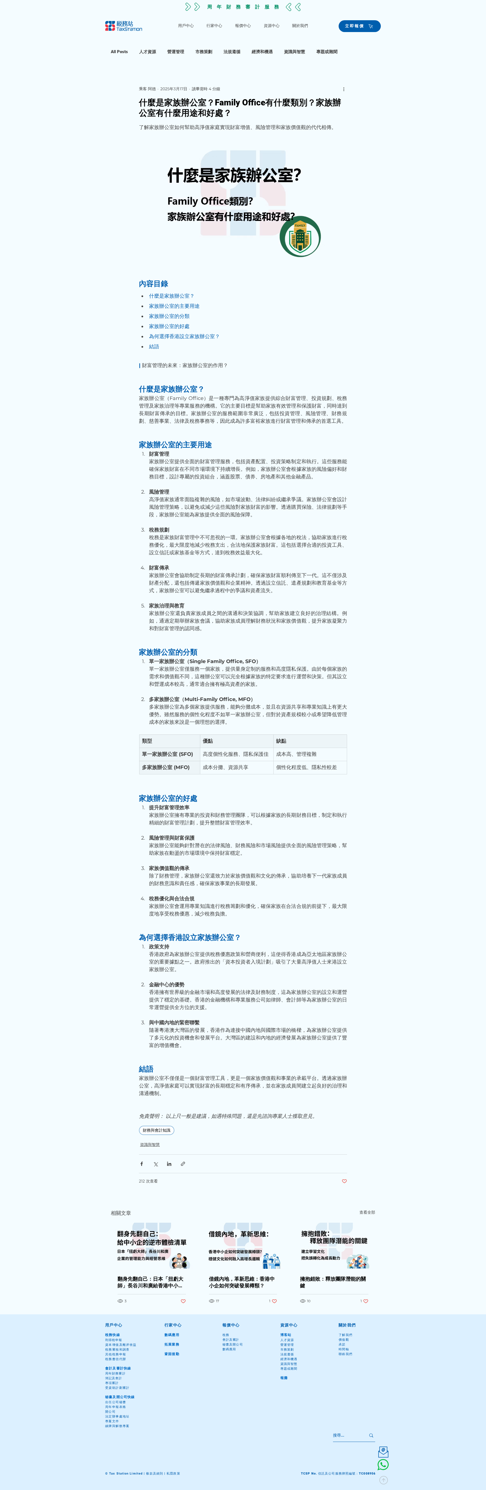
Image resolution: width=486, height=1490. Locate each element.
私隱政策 (173, 1473)
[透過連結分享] (183, 1163)
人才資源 (147, 51)
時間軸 (344, 1349)
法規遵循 (232, 51)
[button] (186, 26)
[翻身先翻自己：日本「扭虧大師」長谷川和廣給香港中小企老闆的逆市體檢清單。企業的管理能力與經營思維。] (152, 1246)
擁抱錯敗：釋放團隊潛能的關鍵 (333, 1282)
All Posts (119, 51)
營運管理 (175, 51)
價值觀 (344, 1340)
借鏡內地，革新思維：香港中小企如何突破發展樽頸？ (242, 1282)
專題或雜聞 (327, 51)
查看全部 (367, 1212)
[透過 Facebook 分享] (141, 1163)
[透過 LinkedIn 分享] (169, 1163)
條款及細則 (154, 1473)
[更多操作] (343, 88)
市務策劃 (203, 51)
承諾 (342, 1344)
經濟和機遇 (262, 51)
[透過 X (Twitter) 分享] (155, 1163)
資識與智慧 (294, 51)
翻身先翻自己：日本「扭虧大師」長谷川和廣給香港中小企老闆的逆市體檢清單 (150, 1282)
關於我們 (347, 1325)
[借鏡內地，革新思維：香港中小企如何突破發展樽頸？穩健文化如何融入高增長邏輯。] (243, 1246)
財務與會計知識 (156, 1130)
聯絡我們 (346, 1354)
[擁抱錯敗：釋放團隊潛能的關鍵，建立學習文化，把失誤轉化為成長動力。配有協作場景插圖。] (334, 1246)
